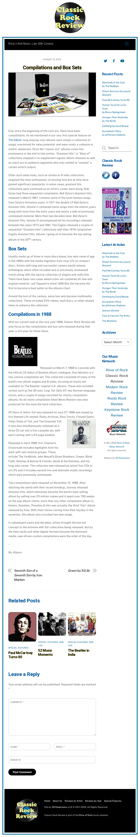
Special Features (18, 648)
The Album (15, 140)
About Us (57, 801)
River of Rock (117, 370)
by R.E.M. (79, 570)
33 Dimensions (122, 458)
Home (47, 801)
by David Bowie (115, 126)
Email (60, 747)
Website (15, 760)
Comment (17, 702)
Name (14, 747)
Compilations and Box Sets (52, 67)
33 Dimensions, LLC (62, 807)
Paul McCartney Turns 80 (20, 655)
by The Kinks (116, 315)
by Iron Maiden (28, 575)
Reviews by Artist (74, 801)
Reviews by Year (93, 801)
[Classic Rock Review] (26, 821)
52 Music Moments (45, 652)
